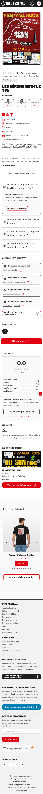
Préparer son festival (10, 611)
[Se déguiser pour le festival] (4, 302)
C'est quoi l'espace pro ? (11, 641)
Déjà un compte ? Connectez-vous (21, 417)
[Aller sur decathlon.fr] (23, 294)
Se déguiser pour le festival (20, 301)
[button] (39, 3)
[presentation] (13, 568)
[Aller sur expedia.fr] (21, 271)
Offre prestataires (9, 647)
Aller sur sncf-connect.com (14, 282)
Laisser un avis (31, 73)
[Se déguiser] (35, 100)
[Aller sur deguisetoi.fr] (23, 306)
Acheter (21, 563)
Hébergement (21, 103)
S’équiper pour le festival (19, 289)
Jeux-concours (8, 626)
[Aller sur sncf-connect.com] (28, 282)
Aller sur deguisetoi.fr (11, 306)
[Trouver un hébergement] (4, 266)
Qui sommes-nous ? (10, 632)
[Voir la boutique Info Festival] (3, 136)
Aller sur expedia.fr (10, 270)
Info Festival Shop (9, 614)
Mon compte (7, 644)
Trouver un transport (17, 278)
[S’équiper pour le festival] (4, 290)
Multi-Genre (8, 454)
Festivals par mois (9, 617)
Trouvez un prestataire (11, 650)
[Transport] (8, 100)
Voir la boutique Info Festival (17, 135)
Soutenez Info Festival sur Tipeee (21, 173)
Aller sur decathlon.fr (11, 294)
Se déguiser (35, 103)
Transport (8, 103)
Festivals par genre (9, 620)
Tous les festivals (9, 608)
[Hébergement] (21, 100)
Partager (9, 131)
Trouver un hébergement (19, 266)
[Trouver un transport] (4, 278)
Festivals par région (10, 623)
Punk (15, 80)
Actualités (6, 629)
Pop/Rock (7, 80)
